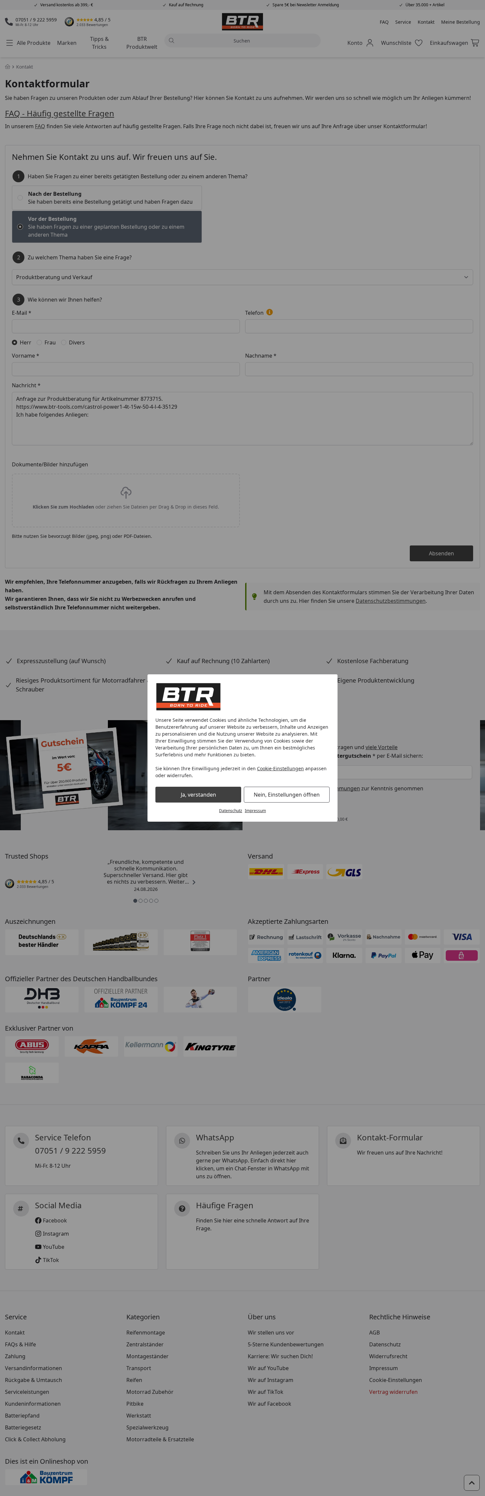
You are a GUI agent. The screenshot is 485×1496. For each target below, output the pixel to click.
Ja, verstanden (198, 794)
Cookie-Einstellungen (280, 768)
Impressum (255, 810)
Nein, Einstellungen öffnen (287, 794)
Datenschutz (230, 810)
